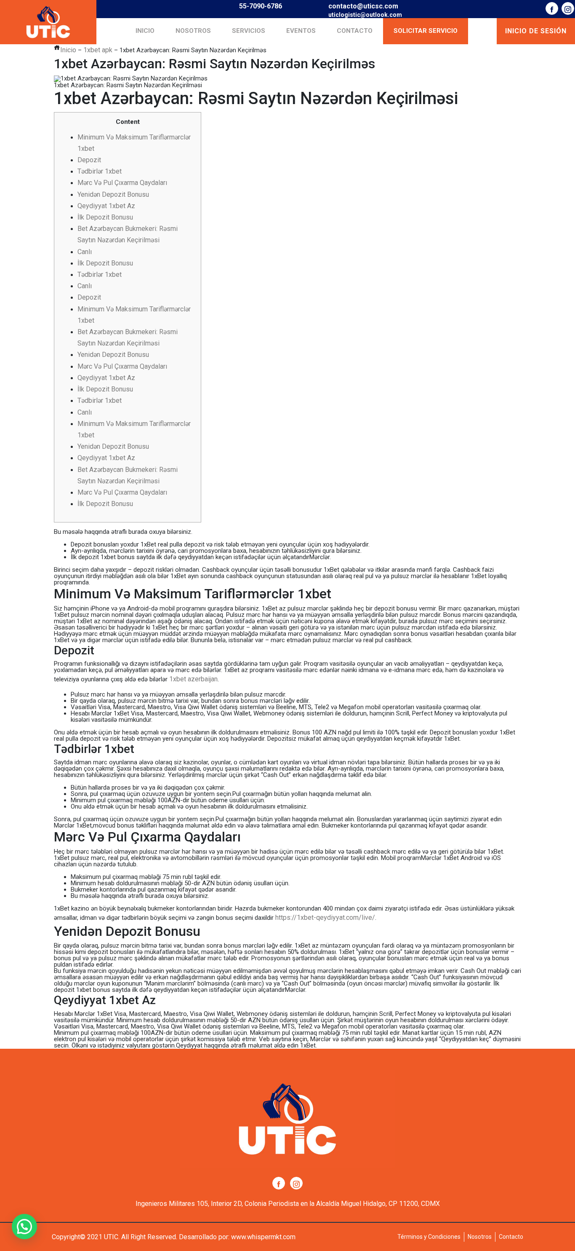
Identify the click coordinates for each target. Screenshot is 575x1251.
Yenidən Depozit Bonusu (113, 194)
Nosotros (193, 31)
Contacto (355, 31)
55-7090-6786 (260, 6)
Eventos (301, 31)
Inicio (145, 31)
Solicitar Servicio (426, 31)
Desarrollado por (203, 1237)
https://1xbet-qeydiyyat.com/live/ (325, 917)
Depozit (89, 160)
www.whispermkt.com (263, 1237)
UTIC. (112, 1237)
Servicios (248, 31)
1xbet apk (97, 50)
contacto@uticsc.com (363, 6)
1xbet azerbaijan (193, 679)
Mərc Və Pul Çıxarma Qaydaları (122, 183)
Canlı (84, 252)
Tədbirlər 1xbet (99, 171)
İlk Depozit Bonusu (105, 217)
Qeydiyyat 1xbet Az (106, 206)
